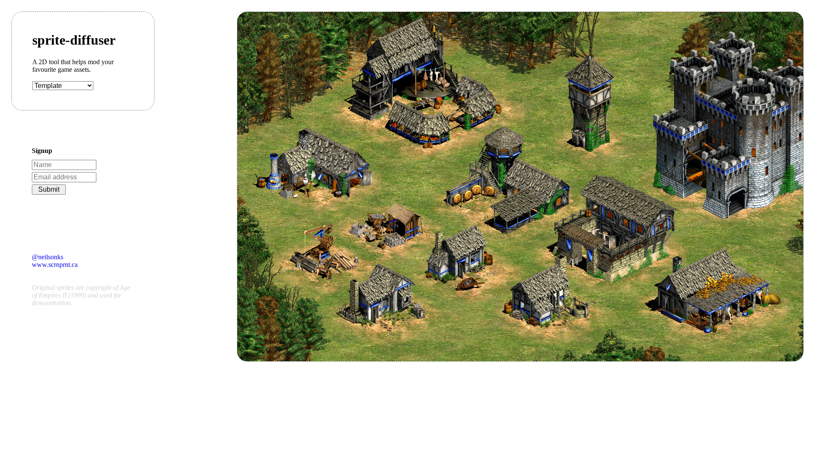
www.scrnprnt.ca (55, 264)
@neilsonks (47, 257)
